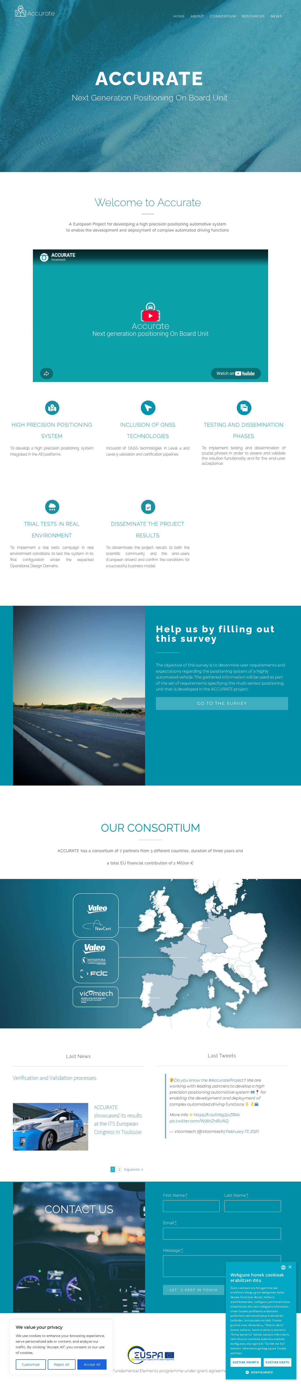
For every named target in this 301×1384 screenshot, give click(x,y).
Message (173, 1250)
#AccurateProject (226, 1080)
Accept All (92, 1364)
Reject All (61, 1364)
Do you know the (191, 1080)
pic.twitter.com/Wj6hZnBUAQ (199, 1121)
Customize (31, 1364)
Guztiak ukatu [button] (277, 1362)
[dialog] (261, 1320)
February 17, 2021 (242, 1131)
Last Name (236, 1195)
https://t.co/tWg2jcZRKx (217, 1114)
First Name (175, 1195)
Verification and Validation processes (54, 1077)
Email (169, 1222)
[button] (261, 1372)
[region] (61, 1347)
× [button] (290, 1267)
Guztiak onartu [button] (246, 1362)
